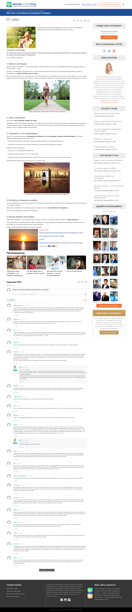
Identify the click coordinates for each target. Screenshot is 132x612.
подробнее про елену (109, 102)
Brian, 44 (97, 251)
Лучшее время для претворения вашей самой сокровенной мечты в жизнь (61, 232)
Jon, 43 (97, 238)
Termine (27, 369)
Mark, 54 (105, 302)
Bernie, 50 (96, 302)
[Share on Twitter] (51, 246)
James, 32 (105, 238)
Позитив (41, 239)
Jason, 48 (97, 276)
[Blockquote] (26, 294)
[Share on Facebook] (49, 246)
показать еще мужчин (109, 306)
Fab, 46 (105, 264)
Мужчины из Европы (13, 596)
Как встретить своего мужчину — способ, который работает (55, 273)
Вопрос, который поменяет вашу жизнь (108, 121)
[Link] (31, 294)
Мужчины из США (12, 588)
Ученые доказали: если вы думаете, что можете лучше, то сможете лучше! (60, 242)
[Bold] (14, 294)
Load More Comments (47, 570)
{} (32, 294)
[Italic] (16, 294)
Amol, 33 (105, 289)
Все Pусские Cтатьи (16, 11)
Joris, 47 (114, 289)
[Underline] (18, 294)
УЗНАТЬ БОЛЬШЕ (109, 332)
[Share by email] (55, 246)
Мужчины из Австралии (14, 591)
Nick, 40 (105, 276)
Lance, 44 (113, 276)
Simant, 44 (105, 251)
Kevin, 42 (113, 302)
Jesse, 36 (97, 289)
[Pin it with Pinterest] (53, 246)
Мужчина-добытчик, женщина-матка (106, 113)
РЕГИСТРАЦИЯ (109, 37)
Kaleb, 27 (113, 238)
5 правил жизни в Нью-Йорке (104, 147)
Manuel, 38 (114, 225)
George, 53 (113, 251)
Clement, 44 (97, 225)
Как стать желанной (74, 271)
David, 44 (105, 225)
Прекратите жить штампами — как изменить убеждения (15, 273)
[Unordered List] (24, 294)
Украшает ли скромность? (103, 139)
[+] (35, 294)
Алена (27, 442)
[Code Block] (29, 294)
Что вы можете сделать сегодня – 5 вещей (51, 236)
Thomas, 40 (97, 264)
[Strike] (20, 294)
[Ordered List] (22, 294)
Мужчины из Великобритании (16, 594)
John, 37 (114, 264)
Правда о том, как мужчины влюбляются (108, 160)
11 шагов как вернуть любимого (105, 168)
